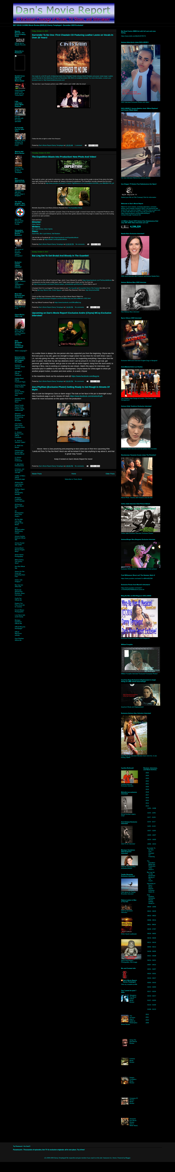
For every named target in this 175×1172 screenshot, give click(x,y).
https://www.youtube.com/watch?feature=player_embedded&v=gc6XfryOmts (58, 284)
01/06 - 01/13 (151, 1009)
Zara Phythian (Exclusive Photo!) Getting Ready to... (151, 899)
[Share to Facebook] (95, 145)
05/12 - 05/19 (151, 942)
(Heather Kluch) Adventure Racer (20, 400)
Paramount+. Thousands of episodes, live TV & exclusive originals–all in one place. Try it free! (49, 1150)
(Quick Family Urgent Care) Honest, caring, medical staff (20, 407)
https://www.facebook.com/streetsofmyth (86, 396)
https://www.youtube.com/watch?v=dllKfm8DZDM (137, 578)
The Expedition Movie (75, 208)
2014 (147, 803)
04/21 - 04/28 (151, 956)
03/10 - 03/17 (151, 978)
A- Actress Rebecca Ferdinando (18, 459)
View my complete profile (129, 984)
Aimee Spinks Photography (19, 555)
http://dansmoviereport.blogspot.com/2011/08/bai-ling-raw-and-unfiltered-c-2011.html (63, 298)
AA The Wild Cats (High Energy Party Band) (19, 522)
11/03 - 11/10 (151, 826)
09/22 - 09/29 (151, 911)
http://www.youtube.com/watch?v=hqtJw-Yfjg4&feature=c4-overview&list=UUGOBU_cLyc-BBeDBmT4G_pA (80, 183)
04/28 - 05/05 (151, 951)
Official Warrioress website (18, 633)
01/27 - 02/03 (151, 1000)
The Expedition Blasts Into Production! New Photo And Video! (64, 156)
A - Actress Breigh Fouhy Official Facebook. (19, 434)
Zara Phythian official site (19, 639)
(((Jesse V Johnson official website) (20, 366)
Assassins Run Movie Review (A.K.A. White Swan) (134, 1122)
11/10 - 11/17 (151, 821)
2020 (147, 786)
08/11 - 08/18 (151, 924)
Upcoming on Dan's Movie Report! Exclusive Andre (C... (151, 888)
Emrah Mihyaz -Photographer (20, 610)
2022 (147, 781)
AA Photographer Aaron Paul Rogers (19, 513)
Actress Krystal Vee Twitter (19, 543)
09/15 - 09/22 (151, 915)
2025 (147, 773)
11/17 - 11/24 (151, 817)
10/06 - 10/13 (151, 844)
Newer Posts (37, 474)
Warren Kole (47, 290)
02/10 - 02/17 (151, 996)
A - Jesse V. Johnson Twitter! (20, 441)
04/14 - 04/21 (151, 960)
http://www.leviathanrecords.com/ (54, 80)
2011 (147, 1017)
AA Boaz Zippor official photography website (20, 491)
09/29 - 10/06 (151, 907)
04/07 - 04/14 (151, 964)
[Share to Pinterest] (97, 145)
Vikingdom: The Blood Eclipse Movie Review (133, 998)
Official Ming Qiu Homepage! (20, 627)
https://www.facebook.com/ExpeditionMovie (64, 237)
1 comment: (79, 145)
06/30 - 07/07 (151, 929)
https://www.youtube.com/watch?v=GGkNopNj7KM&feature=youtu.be (132, 588)
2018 (147, 792)
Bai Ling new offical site (19, 585)
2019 (147, 789)
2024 (147, 775)
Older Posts (110, 474)
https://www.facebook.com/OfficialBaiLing (68, 302)
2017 (147, 795)
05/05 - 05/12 (151, 947)
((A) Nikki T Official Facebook (18, 373)
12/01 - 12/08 (151, 808)
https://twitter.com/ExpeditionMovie (56, 239)
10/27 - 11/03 (151, 830)
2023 (147, 778)
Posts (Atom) (78, 479)
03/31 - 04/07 (151, 969)
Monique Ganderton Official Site (18, 621)
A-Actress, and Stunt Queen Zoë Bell (19, 470)
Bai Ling (40, 290)
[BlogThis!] (91, 145)
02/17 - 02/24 (151, 991)
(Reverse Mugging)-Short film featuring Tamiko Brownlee (20, 417)
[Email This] (89, 145)
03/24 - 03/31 (151, 973)
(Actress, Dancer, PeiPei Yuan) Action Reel (19, 392)
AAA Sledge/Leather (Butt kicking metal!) (20, 530)
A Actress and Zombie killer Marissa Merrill (19, 452)
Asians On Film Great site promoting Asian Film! (20, 574)
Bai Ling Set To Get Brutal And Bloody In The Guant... (151, 876)
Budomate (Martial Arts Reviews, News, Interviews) (20, 592)
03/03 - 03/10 (151, 982)
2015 (147, 800)
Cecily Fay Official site (18, 599)
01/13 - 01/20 (151, 1005)
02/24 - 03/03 (151, 987)
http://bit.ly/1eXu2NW (92, 290)
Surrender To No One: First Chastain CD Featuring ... (151, 853)
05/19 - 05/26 (151, 938)
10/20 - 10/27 (151, 835)
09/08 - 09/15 (151, 920)
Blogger (127, 1158)
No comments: (80, 244)
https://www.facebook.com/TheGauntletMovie (97, 280)
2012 (147, 1014)
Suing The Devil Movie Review (133, 1041)
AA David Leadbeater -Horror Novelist (19, 499)
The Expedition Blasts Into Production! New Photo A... (151, 865)
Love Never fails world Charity (20, 616)
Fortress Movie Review (132, 1060)
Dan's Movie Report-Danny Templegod (130, 981)
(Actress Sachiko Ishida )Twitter (20, 386)
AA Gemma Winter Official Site (19, 506)
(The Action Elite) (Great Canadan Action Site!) (20, 426)
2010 (147, 1020)
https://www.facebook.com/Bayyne (85, 376)
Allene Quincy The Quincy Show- (19, 561)
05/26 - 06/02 (151, 933)
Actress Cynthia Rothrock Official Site (20, 538)
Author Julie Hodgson (18, 580)
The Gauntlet (72, 288)
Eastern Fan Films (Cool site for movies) (20, 605)
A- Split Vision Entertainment (19, 465)
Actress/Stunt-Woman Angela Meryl (20, 549)
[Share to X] (93, 145)
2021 (147, 784)
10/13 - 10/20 (151, 839)
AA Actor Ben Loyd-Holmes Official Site (19, 484)
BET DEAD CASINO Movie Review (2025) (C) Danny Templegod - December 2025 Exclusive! (48, 25)
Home (73, 474)
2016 (147, 797)
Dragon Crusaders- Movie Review (133, 1080)
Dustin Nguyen (57, 290)
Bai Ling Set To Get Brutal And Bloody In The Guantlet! (60, 255)
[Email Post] (85, 145)
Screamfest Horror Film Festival (89, 288)
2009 (147, 1022)
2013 (147, 806)
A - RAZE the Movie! (19, 446)
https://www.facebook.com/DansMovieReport (135, 213)
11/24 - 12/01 (151, 813)
